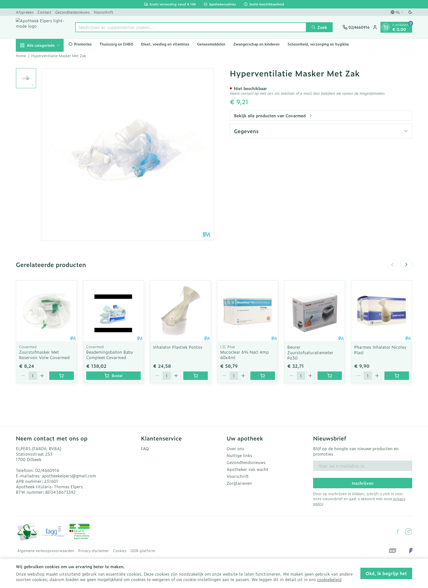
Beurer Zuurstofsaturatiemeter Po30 (310, 352)
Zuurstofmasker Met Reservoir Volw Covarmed (44, 354)
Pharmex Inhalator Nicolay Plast (380, 349)
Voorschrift (103, 12)
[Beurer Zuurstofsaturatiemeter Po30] (314, 311)
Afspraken (25, 12)
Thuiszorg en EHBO (116, 44)
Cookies (120, 550)
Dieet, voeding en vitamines (165, 44)
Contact (44, 12)
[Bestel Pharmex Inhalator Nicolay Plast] (396, 375)
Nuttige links (239, 455)
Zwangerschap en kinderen (256, 44)
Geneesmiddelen (211, 44)
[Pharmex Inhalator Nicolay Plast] (381, 311)
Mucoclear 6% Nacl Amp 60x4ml (244, 354)
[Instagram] (408, 531)
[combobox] (190, 27)
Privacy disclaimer (93, 550)
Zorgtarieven (239, 483)
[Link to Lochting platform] (411, 551)
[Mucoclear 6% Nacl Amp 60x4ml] (247, 311)
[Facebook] (398, 531)
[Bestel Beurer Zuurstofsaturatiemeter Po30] (330, 375)
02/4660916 (47, 470)
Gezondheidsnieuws (72, 12)
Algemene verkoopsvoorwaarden (45, 550)
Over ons (235, 448)
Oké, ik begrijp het (386, 573)
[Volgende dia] (406, 264)
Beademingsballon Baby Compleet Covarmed (109, 354)
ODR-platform (143, 550)
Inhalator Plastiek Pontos (177, 347)
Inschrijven (363, 483)
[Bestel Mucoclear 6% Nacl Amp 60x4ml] (262, 375)
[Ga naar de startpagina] (40, 27)
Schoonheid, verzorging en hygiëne (318, 44)
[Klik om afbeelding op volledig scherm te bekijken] (127, 154)
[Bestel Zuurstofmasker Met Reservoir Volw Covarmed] (61, 375)
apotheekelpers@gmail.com (69, 476)
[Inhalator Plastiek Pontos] (180, 311)
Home (21, 55)
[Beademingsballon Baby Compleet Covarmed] (113, 311)
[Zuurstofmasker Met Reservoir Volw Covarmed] (46, 311)
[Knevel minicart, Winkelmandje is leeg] (385, 27)
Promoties (83, 44)
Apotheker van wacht (247, 469)
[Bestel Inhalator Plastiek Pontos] (195, 375)
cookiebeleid (329, 579)
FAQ (145, 448)
